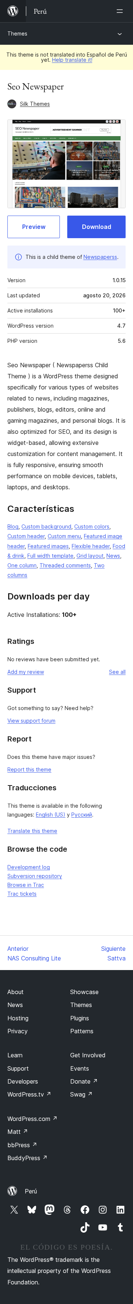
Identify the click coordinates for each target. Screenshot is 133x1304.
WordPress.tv (29, 1094)
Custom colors (91, 526)
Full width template (50, 556)
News (113, 556)
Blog (12, 526)
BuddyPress (27, 1158)
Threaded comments (65, 565)
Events (79, 1068)
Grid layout (89, 556)
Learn (15, 1055)
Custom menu (64, 536)
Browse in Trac (25, 885)
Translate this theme (32, 831)
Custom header (26, 536)
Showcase (84, 992)
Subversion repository (34, 876)
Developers (22, 1081)
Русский (81, 814)
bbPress (22, 1145)
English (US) (50, 814)
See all (117, 672)
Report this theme (29, 769)
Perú (31, 1191)
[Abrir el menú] (121, 11)
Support (18, 1068)
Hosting (17, 1018)
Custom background (46, 526)
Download (96, 226)
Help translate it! (72, 60)
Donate (84, 1081)
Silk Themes (35, 104)
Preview (33, 226)
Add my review (25, 672)
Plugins (79, 1018)
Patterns (81, 1031)
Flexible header (91, 546)
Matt (17, 1131)
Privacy (17, 1031)
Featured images (48, 546)
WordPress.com (32, 1118)
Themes (17, 33)
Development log (28, 867)
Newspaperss (100, 257)
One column (22, 565)
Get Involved (88, 1055)
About (15, 992)
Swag (81, 1094)
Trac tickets (22, 894)
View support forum (31, 720)
